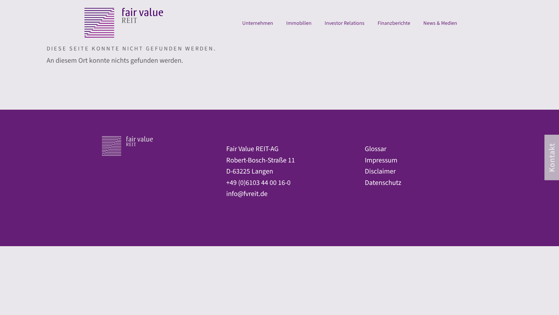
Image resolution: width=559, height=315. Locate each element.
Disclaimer (380, 171)
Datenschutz (383, 183)
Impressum (381, 160)
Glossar (375, 149)
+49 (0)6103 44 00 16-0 (258, 183)
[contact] (551, 157)
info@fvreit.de (247, 194)
